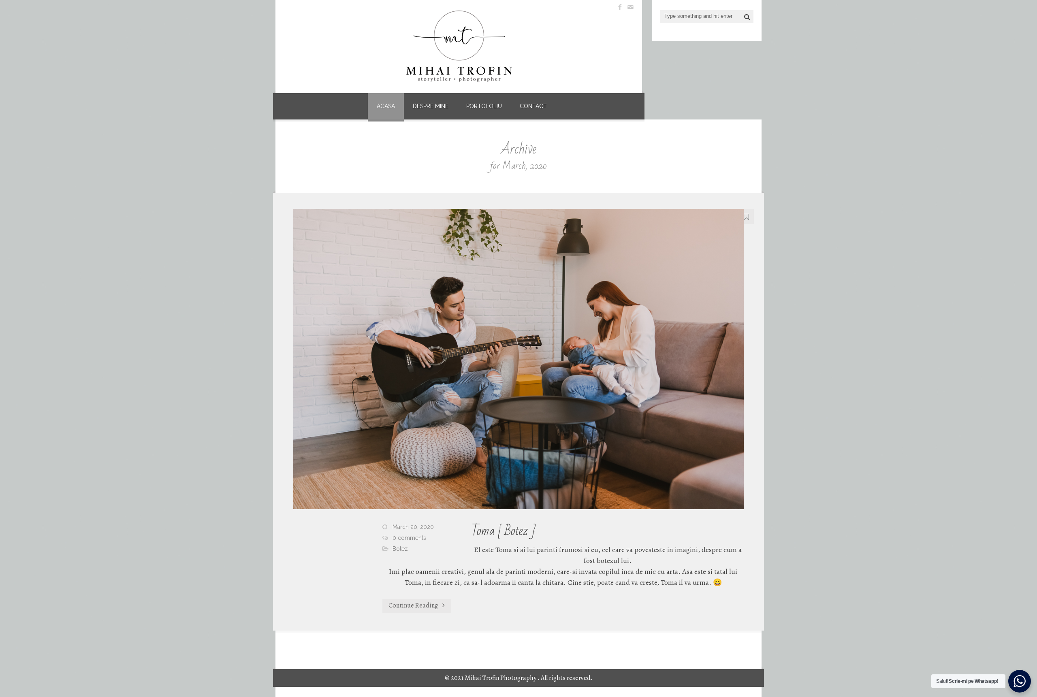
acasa (386, 106)
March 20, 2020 (413, 527)
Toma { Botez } (504, 531)
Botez (400, 549)
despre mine (430, 106)
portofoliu (484, 106)
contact (533, 106)
